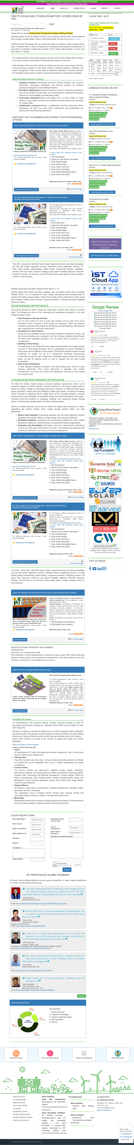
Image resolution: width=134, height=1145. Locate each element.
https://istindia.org (105, 1110)
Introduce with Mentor (26, 164)
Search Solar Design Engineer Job (25, 155)
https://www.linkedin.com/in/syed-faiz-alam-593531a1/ (34, 948)
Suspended (114, 39)
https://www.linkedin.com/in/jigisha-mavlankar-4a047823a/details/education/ (41, 904)
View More (81, 996)
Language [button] (40, 8)
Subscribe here (94, 429)
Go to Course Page (75, 189)
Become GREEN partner (21, 1114)
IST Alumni (17, 1108)
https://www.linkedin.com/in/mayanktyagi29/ (31, 926)
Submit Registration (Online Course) (26, 190)
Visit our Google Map (105, 310)
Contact (117, 8)
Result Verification (20, 1105)
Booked (113, 44)
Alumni (93, 8)
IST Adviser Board (19, 1100)
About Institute (19, 1097)
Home (53, 8)
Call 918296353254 (126, 1137)
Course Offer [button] (78, 8)
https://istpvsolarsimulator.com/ (54, 1133)
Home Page (77, 39)
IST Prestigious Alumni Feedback (28, 745)
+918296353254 (126, 1134)
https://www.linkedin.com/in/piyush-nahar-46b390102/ (34, 971)
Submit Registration (20, 640)
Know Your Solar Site (21, 1120)
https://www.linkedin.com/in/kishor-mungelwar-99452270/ (35, 990)
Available (113, 53)
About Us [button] (63, 8)
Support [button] (104, 8)
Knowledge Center (20, 1111)
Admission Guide (19, 1103)
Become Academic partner (23, 1117)
